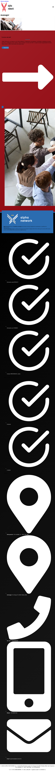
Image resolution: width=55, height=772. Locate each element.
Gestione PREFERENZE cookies (13, 373)
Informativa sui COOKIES (12, 328)
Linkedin (9, 470)
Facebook (9, 424)
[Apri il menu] (53, 7)
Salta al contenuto (5, 1)
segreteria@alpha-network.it (15, 758)
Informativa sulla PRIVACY (12, 282)
